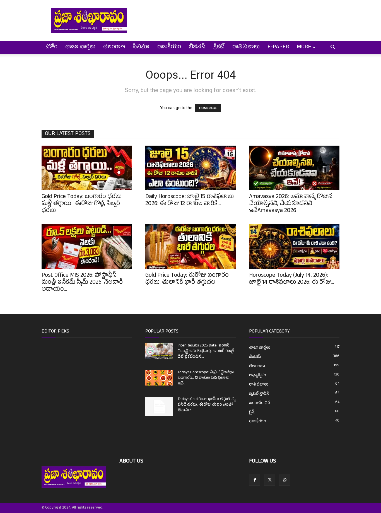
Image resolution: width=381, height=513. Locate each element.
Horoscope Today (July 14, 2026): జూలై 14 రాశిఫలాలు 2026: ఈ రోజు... (291, 279)
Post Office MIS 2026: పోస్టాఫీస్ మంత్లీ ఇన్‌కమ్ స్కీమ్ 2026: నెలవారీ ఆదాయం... (82, 282)
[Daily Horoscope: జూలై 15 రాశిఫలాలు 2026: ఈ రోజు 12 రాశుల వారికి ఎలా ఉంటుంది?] (190, 168)
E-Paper (278, 47)
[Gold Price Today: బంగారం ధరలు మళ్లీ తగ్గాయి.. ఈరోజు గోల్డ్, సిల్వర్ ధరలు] (87, 168)
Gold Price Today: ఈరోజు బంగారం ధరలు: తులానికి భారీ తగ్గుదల (187, 279)
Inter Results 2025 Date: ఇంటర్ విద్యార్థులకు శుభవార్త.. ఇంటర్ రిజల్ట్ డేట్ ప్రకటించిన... (206, 351)
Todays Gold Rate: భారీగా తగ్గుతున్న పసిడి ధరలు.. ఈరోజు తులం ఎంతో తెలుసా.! (206, 404)
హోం (51, 47)
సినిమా (141, 47)
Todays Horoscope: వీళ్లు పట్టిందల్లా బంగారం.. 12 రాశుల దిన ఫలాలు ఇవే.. (206, 378)
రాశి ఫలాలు (246, 47)
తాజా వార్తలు (80, 47)
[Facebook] (254, 480)
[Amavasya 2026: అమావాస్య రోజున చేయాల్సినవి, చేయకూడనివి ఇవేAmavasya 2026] (294, 168)
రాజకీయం (169, 47)
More (304, 47)
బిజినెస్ (197, 47)
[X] (269, 480)
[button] (332, 47)
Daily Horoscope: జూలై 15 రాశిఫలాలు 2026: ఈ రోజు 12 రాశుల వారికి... (189, 201)
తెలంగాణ (114, 47)
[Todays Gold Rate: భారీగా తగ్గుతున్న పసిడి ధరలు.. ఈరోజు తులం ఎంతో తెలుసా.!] (159, 406)
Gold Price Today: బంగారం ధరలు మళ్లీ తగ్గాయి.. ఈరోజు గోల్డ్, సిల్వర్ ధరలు (82, 204)
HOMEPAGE (208, 108)
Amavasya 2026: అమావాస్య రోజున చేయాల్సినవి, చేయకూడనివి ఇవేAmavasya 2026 (290, 204)
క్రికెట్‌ (219, 47)
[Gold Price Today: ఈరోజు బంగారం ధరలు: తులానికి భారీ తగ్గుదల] (190, 246)
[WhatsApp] (284, 480)
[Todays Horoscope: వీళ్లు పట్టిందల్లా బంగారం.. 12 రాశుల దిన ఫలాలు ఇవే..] (159, 378)
